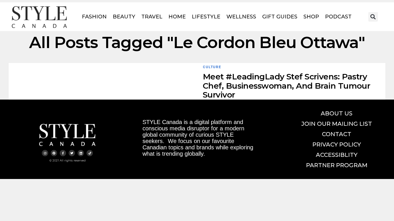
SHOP (311, 17)
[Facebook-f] (63, 153)
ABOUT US (336, 113)
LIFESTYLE (206, 17)
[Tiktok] (90, 153)
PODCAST (338, 17)
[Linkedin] (81, 153)
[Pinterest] (54, 153)
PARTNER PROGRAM (336, 165)
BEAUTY (124, 17)
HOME (177, 17)
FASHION (94, 17)
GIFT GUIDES (279, 17)
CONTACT (336, 134)
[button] (373, 17)
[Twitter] (72, 153)
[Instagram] (45, 153)
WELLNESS (241, 17)
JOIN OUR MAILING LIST (336, 123)
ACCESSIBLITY (336, 154)
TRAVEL (151, 17)
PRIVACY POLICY (336, 144)
